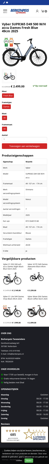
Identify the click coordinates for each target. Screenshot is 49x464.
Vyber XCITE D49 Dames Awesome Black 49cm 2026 (38, 266)
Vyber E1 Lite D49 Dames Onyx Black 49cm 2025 (13, 297)
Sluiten (29, 461)
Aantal (5, 135)
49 (4, 118)
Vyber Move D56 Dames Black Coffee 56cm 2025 (38, 297)
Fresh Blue (8, 95)
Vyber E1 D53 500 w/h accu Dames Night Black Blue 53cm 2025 (13, 266)
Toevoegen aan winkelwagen (24, 146)
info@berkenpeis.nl (15, 354)
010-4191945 (14, 351)
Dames (6, 106)
